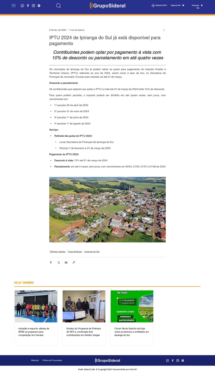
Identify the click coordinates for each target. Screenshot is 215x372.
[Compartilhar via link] (73, 262)
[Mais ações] (164, 30)
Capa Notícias (75, 251)
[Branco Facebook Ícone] (28, 6)
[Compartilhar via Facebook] (50, 262)
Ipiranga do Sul (91, 251)
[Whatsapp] (22, 6)
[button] (13, 5)
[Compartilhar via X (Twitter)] (58, 262)
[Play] (183, 5)
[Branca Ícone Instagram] (33, 6)
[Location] (58, 5)
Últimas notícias (57, 251)
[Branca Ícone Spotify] (39, 6)
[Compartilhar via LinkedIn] (66, 262)
